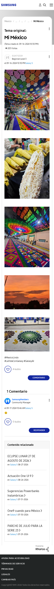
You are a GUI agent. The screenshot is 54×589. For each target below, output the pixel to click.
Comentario (39, 378)
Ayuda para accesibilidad (15, 558)
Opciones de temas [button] (44, 29)
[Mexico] (8, 4)
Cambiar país (8, 579)
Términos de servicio (13, 563)
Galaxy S (29, 63)
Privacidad (7, 569)
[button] (44, 56)
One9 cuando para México (23, 511)
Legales (5, 574)
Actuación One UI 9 (19, 476)
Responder (39, 430)
